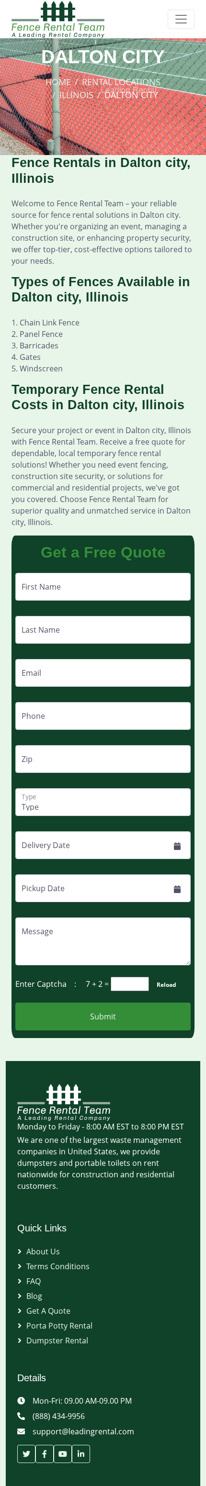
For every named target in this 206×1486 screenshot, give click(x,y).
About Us (43, 1251)
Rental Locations (121, 82)
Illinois (76, 95)
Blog (34, 1296)
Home (58, 82)
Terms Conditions (58, 1266)
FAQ (33, 1281)
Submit (103, 1016)
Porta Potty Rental (59, 1325)
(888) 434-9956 (59, 1416)
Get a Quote (48, 1311)
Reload (163, 985)
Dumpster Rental (57, 1340)
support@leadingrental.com (83, 1431)
